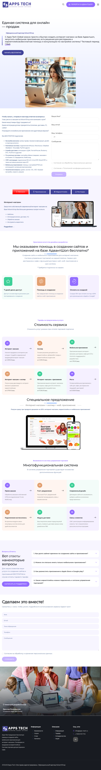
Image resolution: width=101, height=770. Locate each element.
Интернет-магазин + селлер (15, 379)
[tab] (21, 191)
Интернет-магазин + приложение (49, 379)
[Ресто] (95, 379)
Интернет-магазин (12, 349)
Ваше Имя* (56, 116)
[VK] (75, 739)
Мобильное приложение (79, 348)
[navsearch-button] (63, 4)
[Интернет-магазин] (30, 349)
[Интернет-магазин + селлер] (30, 379)
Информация (59, 731)
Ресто (72, 379)
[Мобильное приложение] (95, 347)
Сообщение (56, 142)
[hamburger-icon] (98, 4)
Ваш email (55, 125)
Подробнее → (9, 227)
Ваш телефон (56, 133)
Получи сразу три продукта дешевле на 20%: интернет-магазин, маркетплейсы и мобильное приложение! (50, 409)
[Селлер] (63, 349)
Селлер (40, 349)
